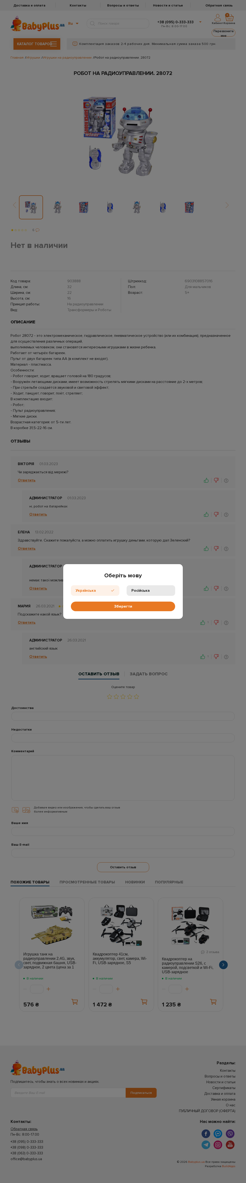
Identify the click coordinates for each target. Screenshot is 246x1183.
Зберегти (123, 606)
